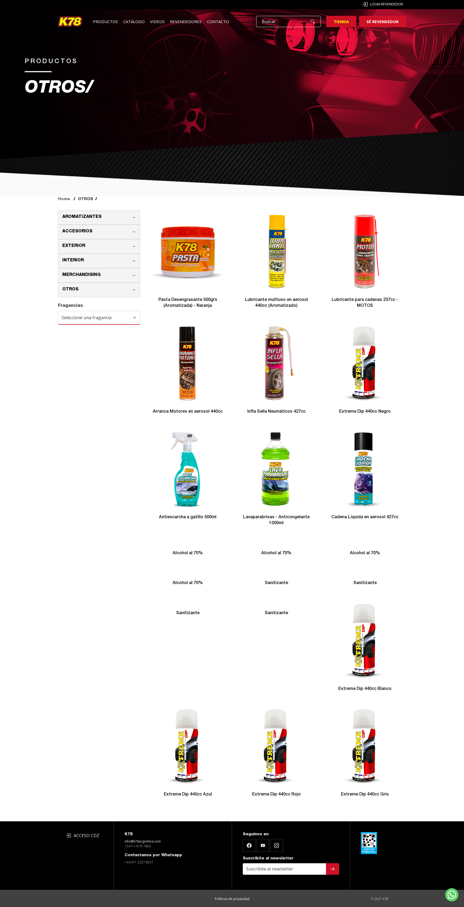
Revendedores (186, 21)
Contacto (218, 21)
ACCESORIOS (77, 231)
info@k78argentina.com (143, 841)
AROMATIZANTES (82, 217)
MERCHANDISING (81, 275)
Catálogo (134, 21)
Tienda (341, 21)
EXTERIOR (73, 246)
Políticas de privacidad (232, 899)
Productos (105, 21)
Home (64, 199)
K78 (128, 834)
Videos (157, 21)
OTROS (70, 289)
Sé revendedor (382, 21)
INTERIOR (73, 260)
